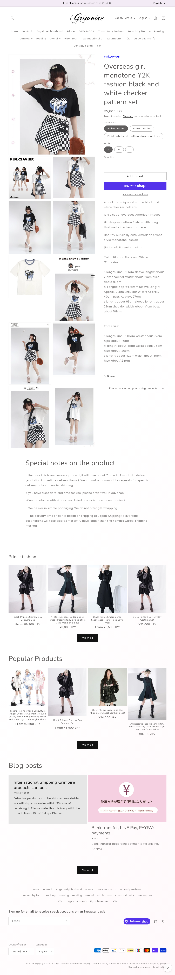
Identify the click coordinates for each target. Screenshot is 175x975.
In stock (48, 889)
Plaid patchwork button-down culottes (133, 136)
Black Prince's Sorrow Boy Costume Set (28, 618)
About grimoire (124, 895)
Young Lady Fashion (128, 889)
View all (87, 638)
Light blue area (99, 901)
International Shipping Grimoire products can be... (44, 785)
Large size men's (76, 901)
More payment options (135, 194)
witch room (104, 895)
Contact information (139, 967)
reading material (83, 895)
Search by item (32, 895)
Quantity (109, 157)
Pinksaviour (112, 57)
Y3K (115, 901)
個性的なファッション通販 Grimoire (52, 963)
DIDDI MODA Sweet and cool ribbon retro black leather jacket (107, 711)
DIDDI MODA (104, 889)
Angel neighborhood (69, 889)
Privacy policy (118, 963)
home (35, 889)
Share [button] (111, 376)
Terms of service (138, 963)
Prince (89, 889)
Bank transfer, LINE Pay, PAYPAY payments (123, 830)
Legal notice (159, 967)
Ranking (51, 895)
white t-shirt (115, 128)
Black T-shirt (141, 128)
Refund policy (100, 963)
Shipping (128, 116)
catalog (64, 895)
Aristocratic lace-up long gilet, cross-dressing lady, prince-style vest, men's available (68, 620)
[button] (12, 18)
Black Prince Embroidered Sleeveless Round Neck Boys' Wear (107, 620)
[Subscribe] (66, 921)
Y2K (60, 901)
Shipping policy (158, 963)
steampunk (145, 895)
